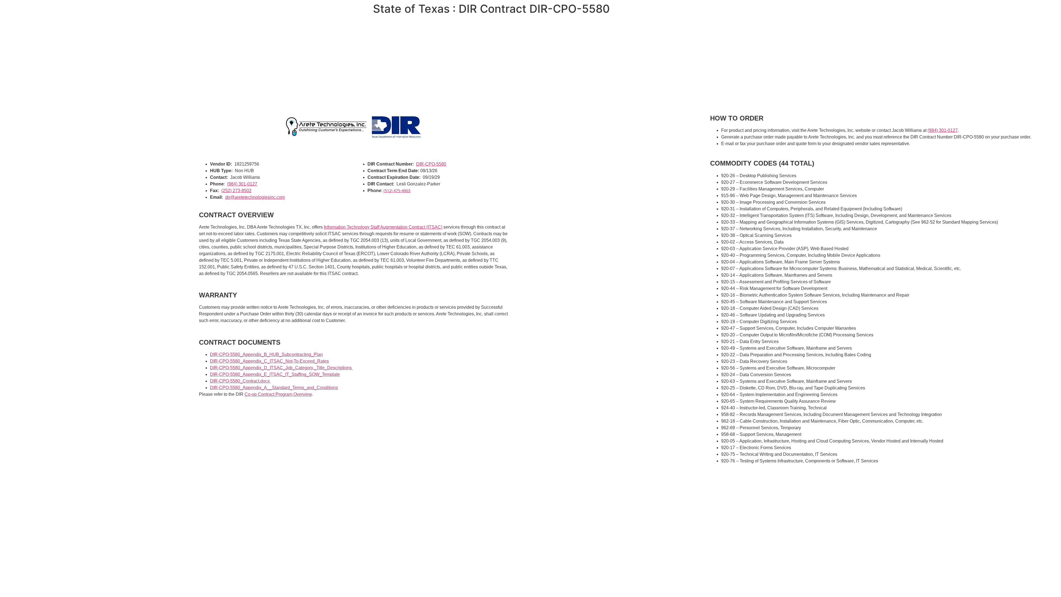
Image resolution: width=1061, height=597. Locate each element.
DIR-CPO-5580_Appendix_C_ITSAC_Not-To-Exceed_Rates (269, 361)
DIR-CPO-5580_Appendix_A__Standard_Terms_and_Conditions (274, 387)
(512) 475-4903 (397, 190)
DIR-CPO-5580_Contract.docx (240, 381)
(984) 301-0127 (242, 184)
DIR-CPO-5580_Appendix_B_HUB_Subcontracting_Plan (266, 354)
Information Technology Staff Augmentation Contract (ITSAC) (383, 227)
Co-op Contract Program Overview (278, 394)
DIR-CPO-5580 (431, 164)
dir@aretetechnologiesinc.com (255, 197)
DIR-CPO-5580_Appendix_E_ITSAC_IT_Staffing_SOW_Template (275, 374)
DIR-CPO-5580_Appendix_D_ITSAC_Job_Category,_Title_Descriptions (281, 367)
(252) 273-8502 (236, 190)
